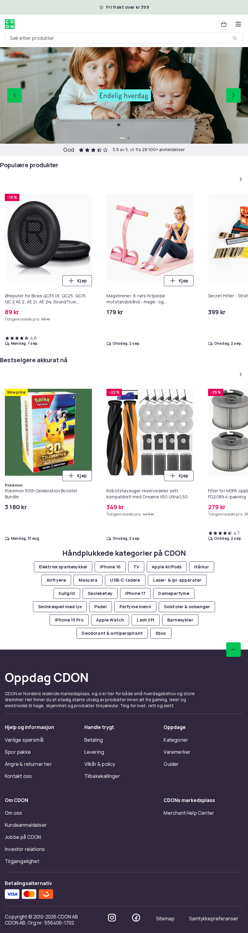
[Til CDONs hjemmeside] (10, 24)
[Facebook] (136, 917)
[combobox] (124, 38)
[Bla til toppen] (233, 649)
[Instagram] (112, 917)
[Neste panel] (240, 179)
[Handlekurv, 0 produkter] (224, 24)
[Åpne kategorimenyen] (238, 24)
